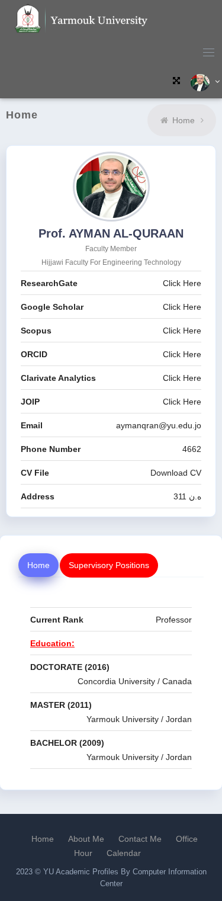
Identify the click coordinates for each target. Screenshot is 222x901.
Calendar (124, 853)
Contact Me (140, 839)
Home (183, 120)
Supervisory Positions (109, 565)
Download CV (175, 472)
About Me (86, 839)
